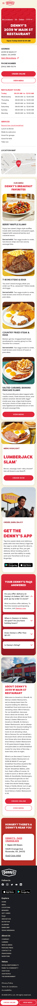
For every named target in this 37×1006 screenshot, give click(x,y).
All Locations (7, 19)
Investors (6, 956)
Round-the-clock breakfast (12, 125)
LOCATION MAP (8, 150)
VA (16, 19)
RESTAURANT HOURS (10, 90)
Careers (5, 942)
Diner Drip (6, 927)
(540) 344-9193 (13, 855)
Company (5, 939)
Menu (4, 904)
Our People (6, 974)
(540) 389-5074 (8, 66)
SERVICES (5, 122)
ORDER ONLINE (18, 74)
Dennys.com (21, 608)
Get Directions (8, 58)
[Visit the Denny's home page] (9, 872)
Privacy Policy (7, 983)
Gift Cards (6, 913)
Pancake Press (7, 948)
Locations (6, 907)
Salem (21, 19)
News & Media (7, 945)
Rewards (5, 910)
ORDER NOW (18, 478)
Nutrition (6, 921)
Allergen (5, 924)
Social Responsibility (10, 965)
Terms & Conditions (9, 987)
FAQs (3, 916)
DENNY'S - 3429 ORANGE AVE (13, 839)
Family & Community (10, 968)
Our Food (6, 971)
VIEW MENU (18, 81)
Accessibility (7, 990)
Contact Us (6, 950)
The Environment (9, 976)
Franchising (6, 953)
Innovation (6, 919)
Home (4, 902)
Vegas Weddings (8, 930)
